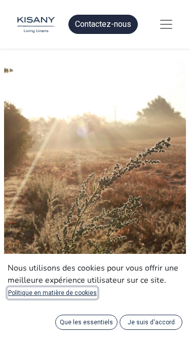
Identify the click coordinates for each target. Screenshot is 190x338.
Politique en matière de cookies (52, 292)
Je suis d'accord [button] (151, 322)
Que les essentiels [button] (86, 322)
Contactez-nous (103, 24)
